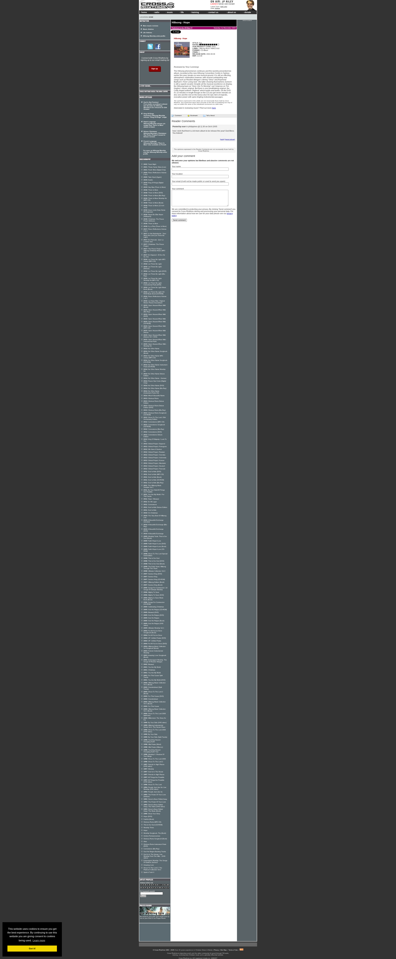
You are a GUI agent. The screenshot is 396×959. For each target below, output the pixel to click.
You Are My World (152, 667)
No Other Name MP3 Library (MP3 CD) (153, 357)
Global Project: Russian (154, 452)
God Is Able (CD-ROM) (154, 480)
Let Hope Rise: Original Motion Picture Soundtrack (154, 302)
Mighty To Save (151, 592)
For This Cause (151, 706)
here (214, 108)
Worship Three (149, 827)
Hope (145, 830)
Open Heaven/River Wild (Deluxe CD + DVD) (155, 336)
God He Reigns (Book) (154, 621)
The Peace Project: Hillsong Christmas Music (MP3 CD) (154, 250)
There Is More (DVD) (153, 193)
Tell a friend (210, 115)
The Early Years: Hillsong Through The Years (155, 567)
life (182, 12)
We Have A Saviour (153, 449)
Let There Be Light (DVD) (155, 271)
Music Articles (148, 29)
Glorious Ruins (151, 398)
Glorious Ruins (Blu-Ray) (155, 410)
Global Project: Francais (154, 469)
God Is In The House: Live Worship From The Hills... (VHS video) (154, 856)
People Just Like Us (153, 792)
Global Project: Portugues (155, 446)
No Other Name (151, 348)
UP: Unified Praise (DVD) (155, 638)
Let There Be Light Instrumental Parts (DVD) (153, 284)
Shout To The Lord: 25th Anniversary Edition (155, 418)
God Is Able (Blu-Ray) (153, 483)
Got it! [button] (32, 948)
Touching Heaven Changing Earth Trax (152, 751)
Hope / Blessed (151, 499)
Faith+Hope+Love (152, 541)
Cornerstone (150, 504)
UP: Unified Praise (152, 641)
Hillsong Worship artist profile (154, 36)
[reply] (222, 139)
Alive (145, 841)
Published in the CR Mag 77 (182, 28)
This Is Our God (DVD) (154, 561)
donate (247, 12)
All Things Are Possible (154, 777)
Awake (148, 180)
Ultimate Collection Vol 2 (154, 571)
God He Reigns (151, 618)
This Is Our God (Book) (154, 564)
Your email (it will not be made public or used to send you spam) (198, 181)
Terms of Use (233, 950)
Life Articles (147, 32)
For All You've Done (153, 635)
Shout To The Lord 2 (153, 761)
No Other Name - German (155, 378)
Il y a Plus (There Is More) (155, 226)
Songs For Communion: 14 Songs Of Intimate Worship (155, 588)
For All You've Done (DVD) (155, 643)
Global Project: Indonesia (155, 457)
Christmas (149, 670)
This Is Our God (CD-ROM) (153, 825)
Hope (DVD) (148, 816)
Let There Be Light (153, 264)
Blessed (149, 664)
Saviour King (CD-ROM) (154, 579)
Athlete (217, 8)
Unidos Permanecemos (152, 836)
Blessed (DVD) (151, 612)
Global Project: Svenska (154, 455)
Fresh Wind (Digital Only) (155, 170)
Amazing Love (149, 865)
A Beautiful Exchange (154, 533)
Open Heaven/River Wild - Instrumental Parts (155, 340)
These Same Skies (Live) (155, 167)
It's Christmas (151, 513)
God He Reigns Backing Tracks (155, 851)
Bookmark (194, 115)
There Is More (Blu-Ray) (154, 195)
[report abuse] (230, 139)
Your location (177, 174)
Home (151, 17)
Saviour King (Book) (153, 585)
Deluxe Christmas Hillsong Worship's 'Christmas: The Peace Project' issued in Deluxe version (155, 134)
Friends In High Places (154, 774)
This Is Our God (151, 558)
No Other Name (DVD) (154, 385)
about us (232, 12)
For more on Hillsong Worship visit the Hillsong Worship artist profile (155, 152)
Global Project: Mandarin (155, 463)
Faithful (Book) (149, 819)
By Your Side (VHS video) (155, 722)
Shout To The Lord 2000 (155, 759)
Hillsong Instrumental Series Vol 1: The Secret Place (154, 726)
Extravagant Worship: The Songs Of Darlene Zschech (155, 861)
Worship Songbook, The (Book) (155, 833)
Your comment (178, 189)
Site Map (223, 950)
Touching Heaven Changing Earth (152, 741)
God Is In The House (153, 772)
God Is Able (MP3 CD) (154, 474)
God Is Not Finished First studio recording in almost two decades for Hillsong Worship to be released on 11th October (155, 105)
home (144, 12)
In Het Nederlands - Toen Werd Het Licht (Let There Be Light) (155, 235)
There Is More (151, 190)
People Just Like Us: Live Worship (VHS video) (155, 788)
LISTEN (214, 4)
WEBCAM (223, 4)
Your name (176, 166)
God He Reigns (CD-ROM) (155, 609)
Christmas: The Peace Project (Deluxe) (154, 220)
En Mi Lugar (150, 502)
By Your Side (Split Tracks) (155, 737)
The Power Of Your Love (155, 802)
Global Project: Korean (154, 460)
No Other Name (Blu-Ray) (155, 388)
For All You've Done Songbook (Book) (153, 631)
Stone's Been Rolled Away (155, 799)
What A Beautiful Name (154, 395)
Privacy (216, 950)
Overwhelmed (151, 699)
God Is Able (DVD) (152, 471)
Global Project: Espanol (154, 444)
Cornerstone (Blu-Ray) (154, 429)
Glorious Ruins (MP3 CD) (152, 822)
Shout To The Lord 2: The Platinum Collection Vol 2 (153, 868)
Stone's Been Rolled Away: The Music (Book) (153, 810)
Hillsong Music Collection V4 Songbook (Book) (155, 647)
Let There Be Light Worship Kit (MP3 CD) (153, 279)
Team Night (150, 164)
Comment (178, 115)
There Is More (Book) (153, 203)
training (195, 12)
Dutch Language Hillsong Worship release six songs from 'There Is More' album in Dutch (154, 124)
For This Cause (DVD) (154, 696)
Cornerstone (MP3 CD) (154, 422)
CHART (231, 4)
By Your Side (150, 734)
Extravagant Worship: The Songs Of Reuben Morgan (155, 661)
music (170, 12)
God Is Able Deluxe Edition (155, 507)
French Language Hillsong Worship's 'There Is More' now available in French (155, 143)
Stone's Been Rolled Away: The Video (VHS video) (154, 805)
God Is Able (150, 510)
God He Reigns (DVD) (154, 615)
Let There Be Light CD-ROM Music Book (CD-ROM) (154, 293)
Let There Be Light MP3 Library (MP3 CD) (154, 260)
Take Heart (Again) (152, 177)
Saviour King (150, 576)
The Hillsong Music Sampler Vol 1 (152, 486)
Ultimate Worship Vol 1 (154, 628)
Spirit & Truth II (149, 872)
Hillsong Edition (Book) (154, 582)
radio (156, 12)
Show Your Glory (152, 813)
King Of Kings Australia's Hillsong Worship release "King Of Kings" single (155, 115)
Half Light (223, 6)
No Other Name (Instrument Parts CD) (151, 392)
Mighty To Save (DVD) (154, 595)
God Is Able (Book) (152, 477)
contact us (213, 12)
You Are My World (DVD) (154, 680)
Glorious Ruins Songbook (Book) (155, 839)
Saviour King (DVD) (153, 574)
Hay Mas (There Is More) (155, 187)
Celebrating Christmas (154, 607)
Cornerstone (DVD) (153, 432)
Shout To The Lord (153, 784)
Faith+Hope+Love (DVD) (155, 543)
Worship (149, 769)
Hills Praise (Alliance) (153, 747)
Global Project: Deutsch (154, 466)
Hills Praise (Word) (152, 744)
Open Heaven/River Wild (155, 319)
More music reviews (150, 26)
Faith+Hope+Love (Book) (155, 546)
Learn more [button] (39, 940)
